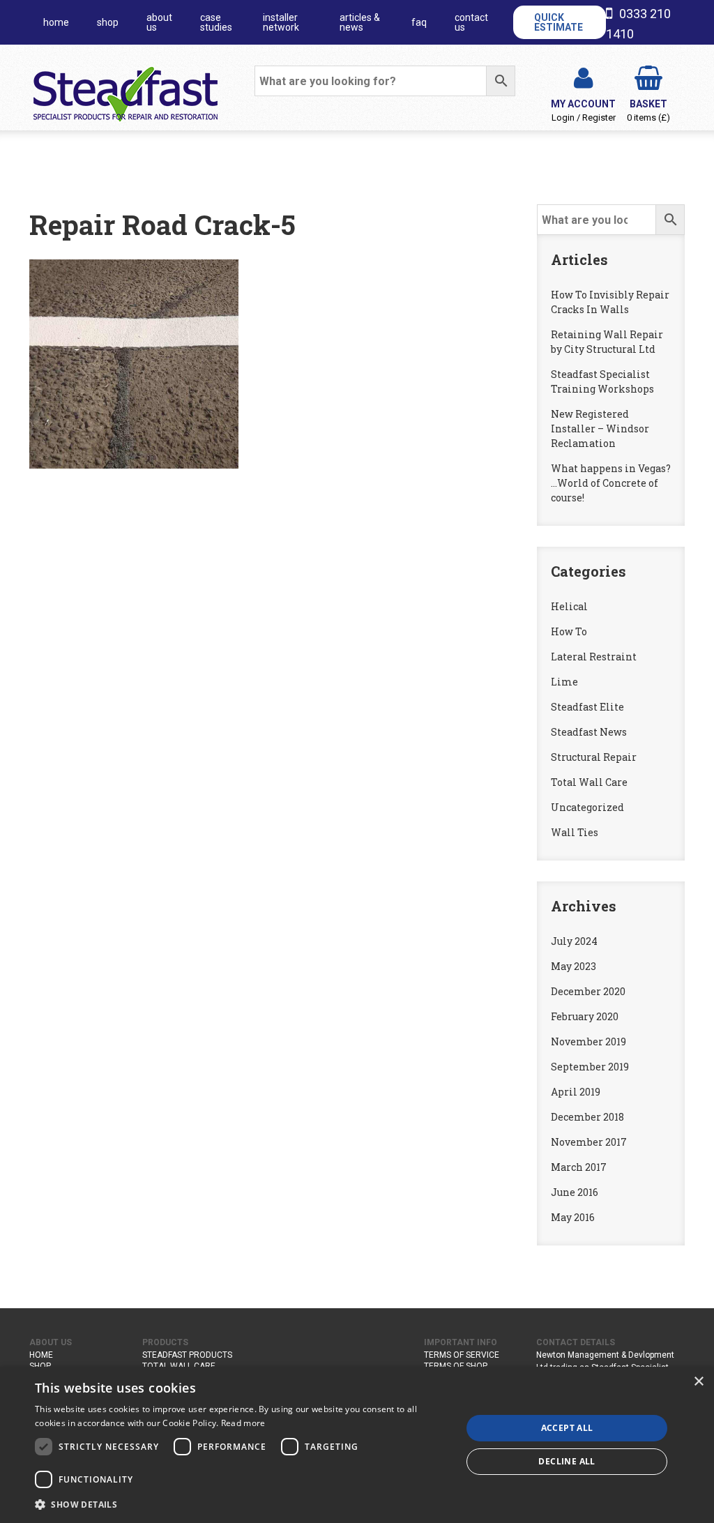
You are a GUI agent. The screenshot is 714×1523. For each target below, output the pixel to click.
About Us (159, 22)
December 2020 (588, 991)
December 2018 (587, 1116)
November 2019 (588, 1041)
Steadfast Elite (587, 706)
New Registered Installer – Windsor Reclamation (600, 428)
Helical (569, 606)
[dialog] (357, 1445)
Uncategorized (587, 807)
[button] (242, 1504)
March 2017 (579, 1167)
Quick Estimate (558, 22)
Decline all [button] (566, 1461)
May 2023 (573, 966)
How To (569, 631)
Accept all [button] (567, 1428)
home (56, 22)
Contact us (471, 22)
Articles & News (360, 22)
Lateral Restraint (594, 656)
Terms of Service (461, 1355)
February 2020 (584, 1016)
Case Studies (216, 22)
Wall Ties (574, 832)
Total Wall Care (589, 782)
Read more (243, 1423)
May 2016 (573, 1217)
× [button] (698, 1382)
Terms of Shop (455, 1366)
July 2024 (574, 941)
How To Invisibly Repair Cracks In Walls (610, 302)
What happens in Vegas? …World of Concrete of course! (611, 483)
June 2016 (574, 1192)
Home (41, 1355)
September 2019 (590, 1066)
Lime (564, 681)
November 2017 (589, 1142)
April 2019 (575, 1091)
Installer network (281, 22)
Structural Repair (594, 757)
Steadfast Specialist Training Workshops (602, 381)
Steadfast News (589, 731)
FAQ (419, 22)
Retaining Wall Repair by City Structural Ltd (607, 342)
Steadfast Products (187, 1355)
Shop (108, 22)
